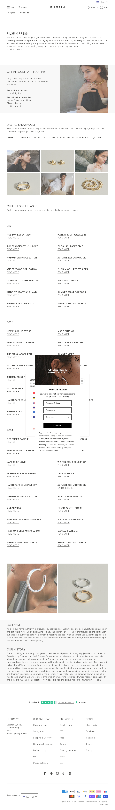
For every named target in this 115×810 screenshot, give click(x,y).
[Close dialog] (76, 358)
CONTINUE (57, 425)
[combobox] (56, 417)
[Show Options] (68, 417)
